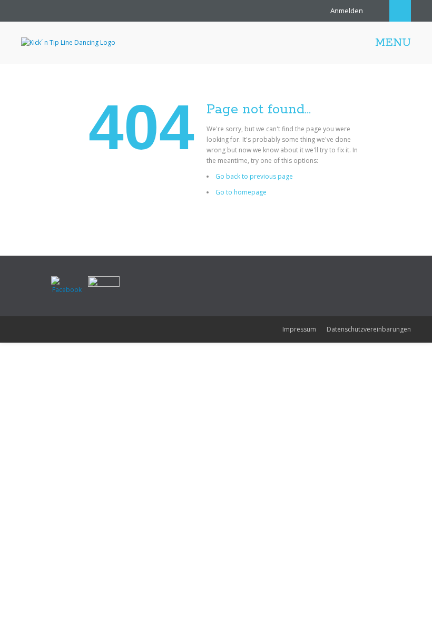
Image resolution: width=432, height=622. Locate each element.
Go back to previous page (254, 176)
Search (400, 11)
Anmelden (346, 10)
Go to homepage (241, 192)
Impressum (299, 329)
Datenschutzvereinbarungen (369, 329)
